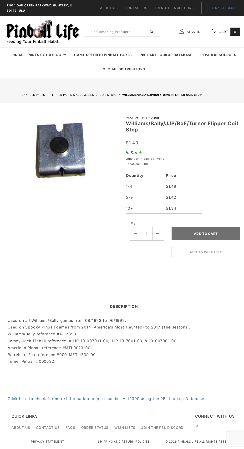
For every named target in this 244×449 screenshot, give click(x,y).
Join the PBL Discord (162, 427)
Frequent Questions (174, 8)
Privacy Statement (47, 441)
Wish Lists (124, 427)
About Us (108, 8)
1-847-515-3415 (222, 8)
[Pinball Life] (42, 31)
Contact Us (136, 8)
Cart (227, 32)
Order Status (95, 427)
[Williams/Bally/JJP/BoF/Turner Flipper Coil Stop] (61, 152)
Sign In (193, 32)
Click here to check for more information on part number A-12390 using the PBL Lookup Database (106, 398)
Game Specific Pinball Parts (103, 55)
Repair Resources (218, 55)
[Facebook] (199, 429)
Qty (133, 223)
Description (124, 306)
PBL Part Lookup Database (166, 55)
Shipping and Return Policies (124, 441)
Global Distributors (124, 69)
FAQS (70, 427)
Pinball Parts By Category (38, 55)
